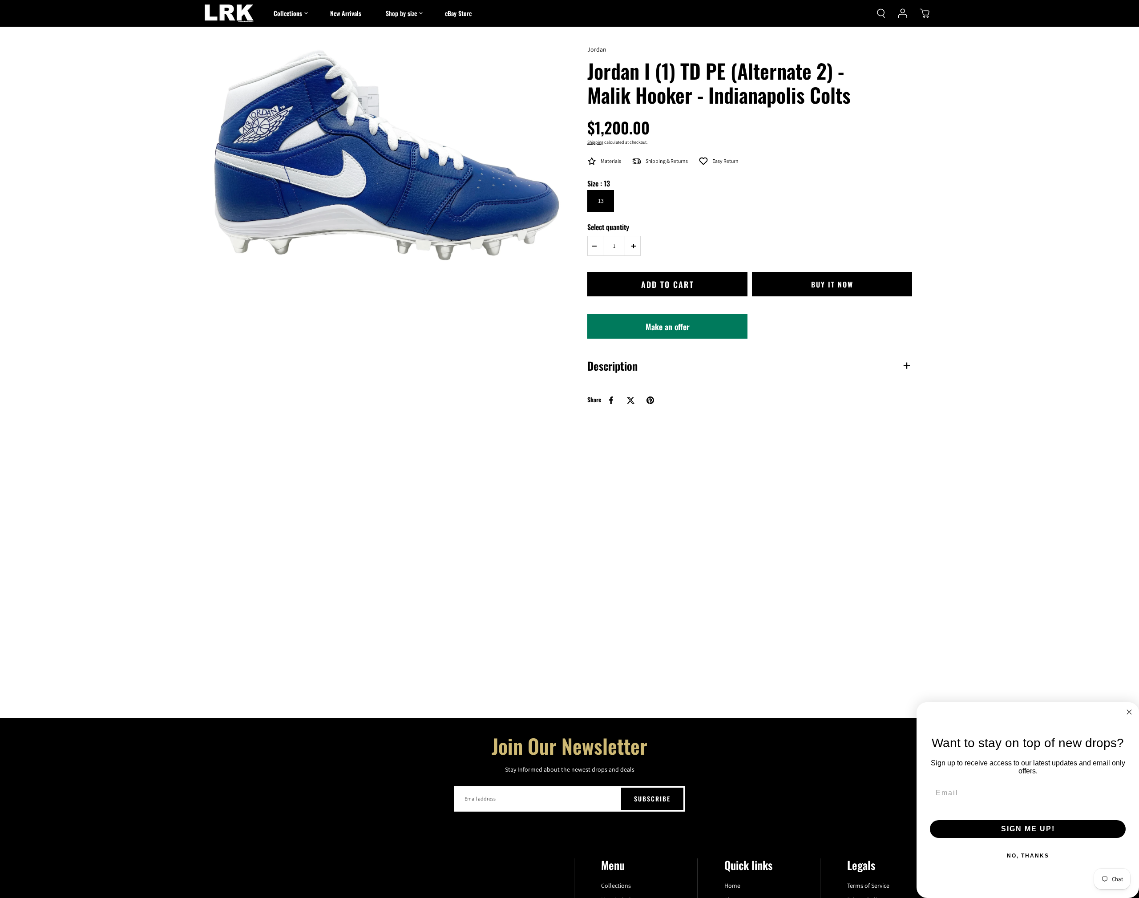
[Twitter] (630, 400)
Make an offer (667, 330)
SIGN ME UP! (1028, 829)
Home (732, 886)
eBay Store (458, 13)
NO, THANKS (1028, 856)
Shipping (595, 142)
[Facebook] (611, 400)
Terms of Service (868, 886)
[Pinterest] (650, 400)
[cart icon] (924, 13)
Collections (288, 13)
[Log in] (903, 13)
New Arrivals (345, 13)
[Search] (881, 13)
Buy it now (832, 284)
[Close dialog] (1129, 712)
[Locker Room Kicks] (229, 13)
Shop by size (401, 13)
